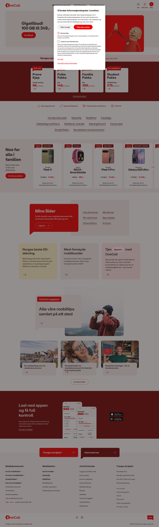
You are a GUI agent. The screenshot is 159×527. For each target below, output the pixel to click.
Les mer (60, 59)
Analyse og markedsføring (69, 41)
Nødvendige (64, 33)
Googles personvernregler (67, 63)
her (81, 22)
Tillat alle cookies (83, 27)
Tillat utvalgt (65, 27)
